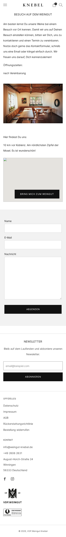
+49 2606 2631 (12, 453)
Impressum (9, 411)
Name (8, 221)
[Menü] (5, 5)
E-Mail (8, 237)
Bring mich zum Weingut (37, 194)
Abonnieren (33, 376)
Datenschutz (11, 405)
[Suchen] (61, 5)
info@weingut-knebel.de (18, 447)
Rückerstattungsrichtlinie (18, 423)
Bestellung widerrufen (16, 429)
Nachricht (10, 254)
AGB (5, 417)
